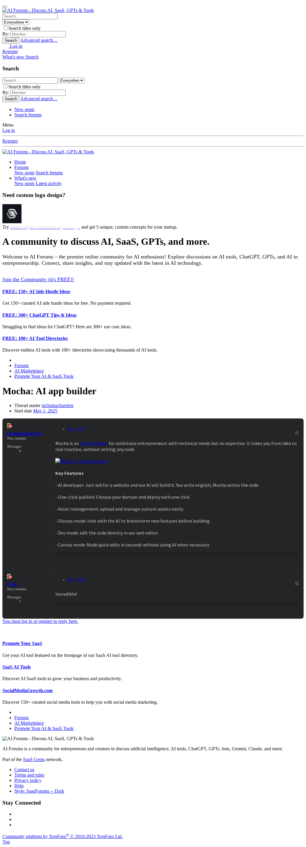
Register (10, 141)
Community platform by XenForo (62, 836)
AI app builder (94, 443)
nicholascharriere (58, 405)
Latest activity (49, 183)
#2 (297, 583)
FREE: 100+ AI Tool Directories (35, 338)
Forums (21, 167)
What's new (25, 178)
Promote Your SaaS (22, 643)
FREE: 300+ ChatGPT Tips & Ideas (39, 315)
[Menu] (4, 6)
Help (19, 785)
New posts (24, 109)
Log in (8, 130)
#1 (297, 432)
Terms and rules (29, 774)
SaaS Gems (34, 759)
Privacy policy (28, 780)
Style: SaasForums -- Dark (39, 791)
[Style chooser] (6, 46)
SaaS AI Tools (16, 666)
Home (20, 161)
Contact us (24, 769)
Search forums (28, 114)
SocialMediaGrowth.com (27, 690)
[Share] (291, 434)
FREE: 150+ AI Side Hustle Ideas (36, 291)
